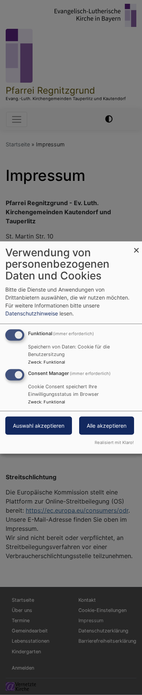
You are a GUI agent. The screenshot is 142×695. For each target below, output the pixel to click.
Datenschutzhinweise (31, 313)
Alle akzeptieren (106, 425)
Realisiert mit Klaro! (114, 442)
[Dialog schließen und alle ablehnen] (136, 246)
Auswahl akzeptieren (38, 425)
